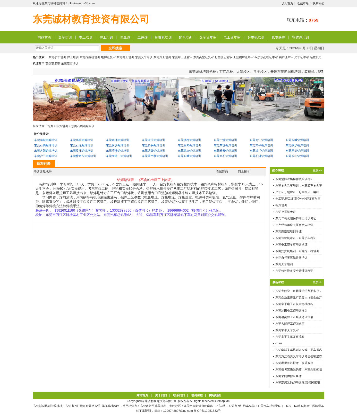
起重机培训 (255, 37)
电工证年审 (231, 37)
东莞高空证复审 (203, 57)
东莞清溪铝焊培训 (117, 150)
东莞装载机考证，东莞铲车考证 (295, 238)
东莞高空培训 (69, 63)
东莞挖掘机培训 (90, 57)
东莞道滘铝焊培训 (153, 140)
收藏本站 (303, 3)
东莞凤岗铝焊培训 (189, 150)
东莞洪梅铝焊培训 (189, 140)
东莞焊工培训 (162, 57)
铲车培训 (185, 37)
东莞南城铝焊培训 (45, 140)
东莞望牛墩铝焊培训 (155, 156)
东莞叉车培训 (144, 57)
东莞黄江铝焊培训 (81, 150)
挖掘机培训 (163, 37)
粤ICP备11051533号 (207, 410)
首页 (50, 126)
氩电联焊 (278, 37)
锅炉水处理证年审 (266, 57)
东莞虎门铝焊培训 (261, 150)
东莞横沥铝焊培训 (117, 145)
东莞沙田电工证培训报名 (291, 310)
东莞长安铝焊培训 (225, 150)
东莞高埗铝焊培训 (81, 140)
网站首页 (44, 37)
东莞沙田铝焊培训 (45, 156)
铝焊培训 (62, 126)
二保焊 (142, 37)
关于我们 (161, 395)
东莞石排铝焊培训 (261, 156)
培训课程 (197, 395)
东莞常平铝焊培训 (261, 145)
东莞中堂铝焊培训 (225, 140)
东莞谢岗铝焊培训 (189, 145)
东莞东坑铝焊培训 (225, 145)
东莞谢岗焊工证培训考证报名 (294, 317)
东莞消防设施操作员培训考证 (294, 179)
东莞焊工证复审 (182, 57)
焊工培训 (106, 37)
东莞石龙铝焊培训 (81, 145)
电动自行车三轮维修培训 (291, 257)
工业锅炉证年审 (243, 57)
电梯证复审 (108, 57)
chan (278, 343)
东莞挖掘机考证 (285, 212)
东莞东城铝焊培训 (297, 140)
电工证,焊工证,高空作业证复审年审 (298, 198)
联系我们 (318, 3)
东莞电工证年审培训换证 (291, 244)
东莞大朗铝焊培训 (45, 150)
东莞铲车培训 (57, 57)
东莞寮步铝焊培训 (297, 145)
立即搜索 (115, 48)
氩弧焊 (125, 37)
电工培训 (86, 37)
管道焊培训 (300, 37)
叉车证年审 (207, 37)
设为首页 (287, 3)
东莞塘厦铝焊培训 (153, 150)
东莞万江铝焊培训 (261, 140)
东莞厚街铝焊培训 (297, 150)
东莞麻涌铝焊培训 (117, 140)
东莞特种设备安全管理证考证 (294, 270)
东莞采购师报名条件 (288, 376)
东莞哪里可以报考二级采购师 (294, 363)
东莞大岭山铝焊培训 (119, 156)
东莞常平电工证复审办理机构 (294, 304)
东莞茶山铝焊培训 (297, 156)
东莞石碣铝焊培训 (82, 126)
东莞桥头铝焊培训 (153, 145)
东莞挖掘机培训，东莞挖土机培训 (297, 251)
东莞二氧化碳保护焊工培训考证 (295, 218)
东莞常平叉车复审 (287, 330)
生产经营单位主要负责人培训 (294, 225)
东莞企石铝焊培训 (225, 156)
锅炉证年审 (286, 57)
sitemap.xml (222, 401)
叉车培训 (65, 37)
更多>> (317, 170)
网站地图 (215, 395)
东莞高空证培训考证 (288, 231)
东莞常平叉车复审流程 (290, 336)
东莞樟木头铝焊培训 (83, 156)
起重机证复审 (223, 57)
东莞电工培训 (125, 57)
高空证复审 (52, 63)
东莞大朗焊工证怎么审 (290, 323)
